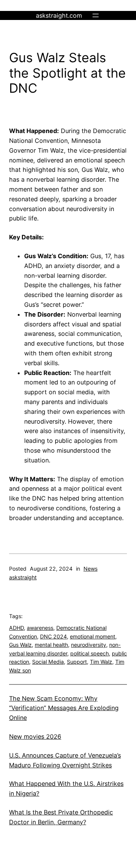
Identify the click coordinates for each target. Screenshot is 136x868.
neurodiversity (88, 644)
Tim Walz (101, 661)
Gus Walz (20, 644)
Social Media (48, 661)
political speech (89, 653)
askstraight (23, 577)
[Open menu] (95, 15)
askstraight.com (59, 15)
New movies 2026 (35, 736)
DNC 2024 (53, 636)
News (90, 568)
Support (77, 661)
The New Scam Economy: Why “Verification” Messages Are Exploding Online (64, 708)
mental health (51, 644)
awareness (40, 628)
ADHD (16, 628)
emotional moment (92, 636)
